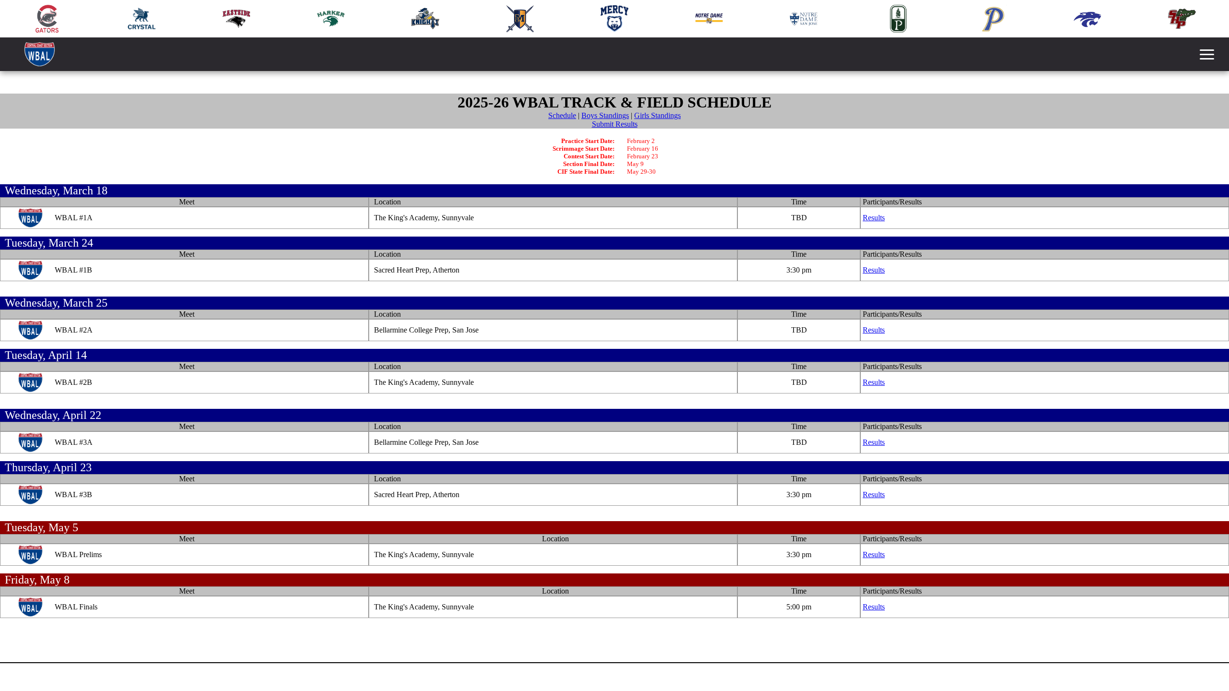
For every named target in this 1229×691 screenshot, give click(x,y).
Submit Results (615, 124)
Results (874, 218)
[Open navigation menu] (1206, 54)
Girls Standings (657, 115)
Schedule (562, 115)
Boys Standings (605, 115)
